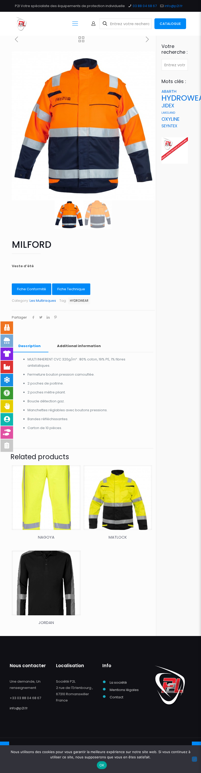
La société (118, 682)
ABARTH (168, 91)
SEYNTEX (169, 126)
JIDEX (167, 105)
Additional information (79, 345)
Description (29, 345)
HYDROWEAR (79, 301)
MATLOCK (118, 537)
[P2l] (21, 23)
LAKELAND (168, 113)
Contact (116, 697)
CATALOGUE (170, 23)
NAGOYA (46, 537)
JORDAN (46, 622)
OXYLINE (170, 119)
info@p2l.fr (174, 5)
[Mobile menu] (75, 23)
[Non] (194, 759)
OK (101, 765)
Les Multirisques (43, 300)
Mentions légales (124, 689)
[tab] (29, 346)
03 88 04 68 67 (145, 5)
